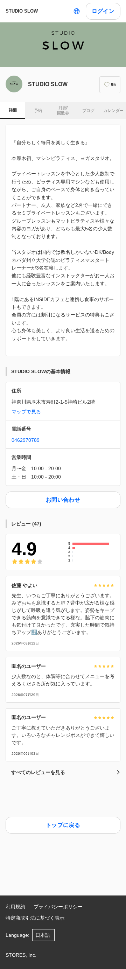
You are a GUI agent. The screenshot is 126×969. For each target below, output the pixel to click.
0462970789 (26, 440)
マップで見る (26, 411)
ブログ (88, 110)
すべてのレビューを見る (38, 772)
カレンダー (113, 110)
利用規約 (15, 906)
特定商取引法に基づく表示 (35, 918)
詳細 (13, 109)
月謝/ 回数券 (63, 110)
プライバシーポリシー (58, 906)
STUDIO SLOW (22, 11)
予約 (38, 110)
